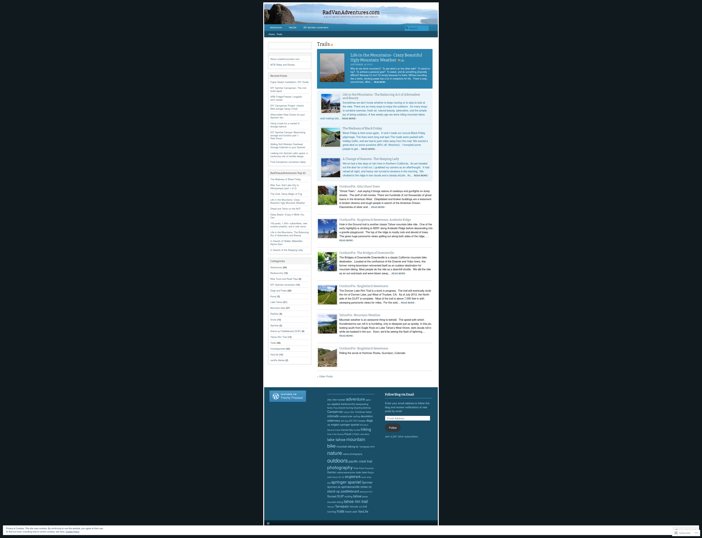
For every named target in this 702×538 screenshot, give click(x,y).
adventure (355, 399)
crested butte (345, 416)
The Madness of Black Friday (285, 179)
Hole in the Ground (335, 434)
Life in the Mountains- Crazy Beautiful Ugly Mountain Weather (287, 201)
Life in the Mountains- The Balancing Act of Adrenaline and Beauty (289, 233)
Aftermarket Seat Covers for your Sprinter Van (287, 116)
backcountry (348, 404)
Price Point (358, 468)
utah (354, 511)
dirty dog (344, 420)
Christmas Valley (363, 412)
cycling (356, 416)
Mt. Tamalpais (363, 446)
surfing (348, 496)
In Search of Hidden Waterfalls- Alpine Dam (286, 242)
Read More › (380, 82)
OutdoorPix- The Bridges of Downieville (366, 253)
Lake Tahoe (276, 302)
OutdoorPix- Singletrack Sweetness (363, 286)
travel (348, 511)
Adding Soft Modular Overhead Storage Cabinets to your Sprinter (287, 145)
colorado (333, 416)
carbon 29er (349, 412)
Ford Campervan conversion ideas (288, 162)
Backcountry (276, 273)
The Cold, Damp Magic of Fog (286, 194)
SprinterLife (334, 487)
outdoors (337, 460)
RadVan (274, 313)
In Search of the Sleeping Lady (286, 250)
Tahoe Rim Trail (278, 337)
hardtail (357, 430)
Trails (273, 342)
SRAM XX (366, 487)
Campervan (335, 411)
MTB (372, 446)
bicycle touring (346, 407)
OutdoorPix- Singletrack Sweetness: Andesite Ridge (375, 219)
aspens (335, 404)
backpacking (362, 404)
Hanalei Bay (347, 429)
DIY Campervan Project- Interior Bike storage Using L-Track (287, 107)
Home (272, 34)
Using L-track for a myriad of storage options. (284, 125)
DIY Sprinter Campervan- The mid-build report (288, 89)
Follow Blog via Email (399, 394)
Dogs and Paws (278, 290)
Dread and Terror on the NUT (285, 208)
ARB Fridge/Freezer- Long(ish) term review (286, 98)
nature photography (352, 454)
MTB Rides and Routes (282, 64)
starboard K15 (366, 491)
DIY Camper (359, 420)
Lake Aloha (364, 434)
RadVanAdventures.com (351, 13)
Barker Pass (332, 407)
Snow (273, 319)
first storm (364, 424)
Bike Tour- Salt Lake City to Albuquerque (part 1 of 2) (284, 186)
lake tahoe (336, 439)
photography (340, 467)
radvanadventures (346, 472)
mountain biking (345, 446)
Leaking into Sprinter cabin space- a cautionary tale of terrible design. (289, 154)
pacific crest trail (360, 461)
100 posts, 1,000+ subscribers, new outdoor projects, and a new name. (288, 224)
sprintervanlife (350, 487)
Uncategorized (277, 348)
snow (363, 477)
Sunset (331, 496)
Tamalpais (342, 506)
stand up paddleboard (343, 491)
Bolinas (367, 407)
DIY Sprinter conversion (315, 27)
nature (334, 452)
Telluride (353, 506)
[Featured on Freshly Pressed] (287, 401)
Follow (393, 427)
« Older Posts (325, 376)
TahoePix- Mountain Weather (359, 315)
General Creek (333, 430)
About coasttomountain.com (285, 59)
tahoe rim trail (356, 501)
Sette (358, 472)
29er (329, 399)
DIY (351, 420)
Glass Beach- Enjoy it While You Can (287, 216)
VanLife (293, 27)
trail (360, 506)
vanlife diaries (277, 360)
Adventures (276, 27)
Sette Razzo (368, 472)
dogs (369, 420)
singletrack (353, 476)
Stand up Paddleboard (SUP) (285, 331)
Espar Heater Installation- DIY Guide (289, 82)
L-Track (355, 434)
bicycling (358, 407)
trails (340, 511)
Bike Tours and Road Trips (284, 279)
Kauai (273, 296)
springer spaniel (346, 482)
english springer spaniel (345, 424)
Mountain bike (277, 308)
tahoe (357, 495)
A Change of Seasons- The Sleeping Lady (371, 159)
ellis (328, 424)
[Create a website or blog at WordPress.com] (268, 523)
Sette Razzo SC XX (335, 477)
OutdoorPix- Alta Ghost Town (359, 186)
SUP (340, 496)
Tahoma (330, 506)
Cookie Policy (72, 531)
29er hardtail (339, 399)
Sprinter (274, 325)
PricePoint (369, 468)
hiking (366, 429)
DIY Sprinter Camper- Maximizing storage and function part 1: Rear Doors (287, 135)
